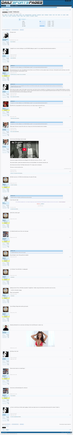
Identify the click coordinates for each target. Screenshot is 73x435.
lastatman (4, 72)
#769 (70, 207)
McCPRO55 (12, 74)
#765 (70, 116)
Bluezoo (11, 41)
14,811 (8, 132)
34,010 (8, 94)
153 (8, 337)
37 (12, 29)
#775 (70, 312)
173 (8, 80)
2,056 (8, 335)
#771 (70, 237)
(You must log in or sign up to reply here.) (65, 424)
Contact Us (62, 432)
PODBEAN (42, 203)
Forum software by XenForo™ (9, 433)
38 (13, 29)
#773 (70, 275)
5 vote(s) (49, 25)
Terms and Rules (69, 433)
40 (16, 29)
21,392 (8, 381)
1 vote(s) (49, 21)
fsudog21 (15, 118)
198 (8, 44)
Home (4, 5)
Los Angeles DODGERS (9, 13)
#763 (70, 72)
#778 (70, 374)
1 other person (21, 74)
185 (20, 29)
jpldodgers (4, 238)
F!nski (14, 173)
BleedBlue (4, 332)
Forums (12, 5)
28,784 (8, 112)
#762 (70, 56)
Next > (22, 29)
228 (8, 115)
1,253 (8, 97)
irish (16, 13)
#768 (70, 183)
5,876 (8, 78)
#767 (70, 171)
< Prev (8, 29)
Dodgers (8, 5)
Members (16, 5)
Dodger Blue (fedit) (4, 432)
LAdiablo (4, 55)
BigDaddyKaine (5, 39)
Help (65, 432)
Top (69, 432)
